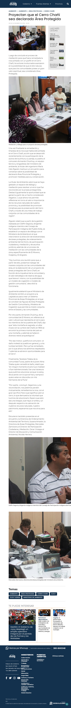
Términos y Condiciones (11, 699)
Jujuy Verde (15, 597)
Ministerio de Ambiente (32, 597)
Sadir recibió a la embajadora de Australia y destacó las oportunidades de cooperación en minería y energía (44, 626)
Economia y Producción (25, 666)
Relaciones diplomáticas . (43, 618)
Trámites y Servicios (40, 660)
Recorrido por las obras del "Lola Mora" (54, 65)
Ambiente (14, 594)
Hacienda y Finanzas (25, 660)
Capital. (56, 618)
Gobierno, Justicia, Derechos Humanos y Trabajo (27, 688)
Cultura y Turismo (27, 677)
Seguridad (24, 675)
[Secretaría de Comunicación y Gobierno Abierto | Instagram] (14, 678)
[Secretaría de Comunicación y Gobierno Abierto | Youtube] (18, 678)
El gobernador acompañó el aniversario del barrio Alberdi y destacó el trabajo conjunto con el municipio (59, 624)
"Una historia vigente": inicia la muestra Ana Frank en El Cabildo (54, 54)
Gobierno (26, 4)
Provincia (59, 4)
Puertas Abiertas (43, 4)
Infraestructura (26, 669)
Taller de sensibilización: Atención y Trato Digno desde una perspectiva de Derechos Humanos (56, 37)
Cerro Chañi (42, 594)
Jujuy (53, 594)
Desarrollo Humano (24, 680)
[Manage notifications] (67, 704)
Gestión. (14, 627)
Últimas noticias (58, 656)
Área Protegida (27, 594)
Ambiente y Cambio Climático (27, 683)
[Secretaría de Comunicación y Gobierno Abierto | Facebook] (6, 678)
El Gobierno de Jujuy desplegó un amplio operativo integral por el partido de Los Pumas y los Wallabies (21, 633)
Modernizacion (26, 693)
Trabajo (23, 663)
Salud (23, 671)
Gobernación (43, 614)
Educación (24, 673)
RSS (7, 701)
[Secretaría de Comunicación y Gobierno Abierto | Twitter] (10, 678)
